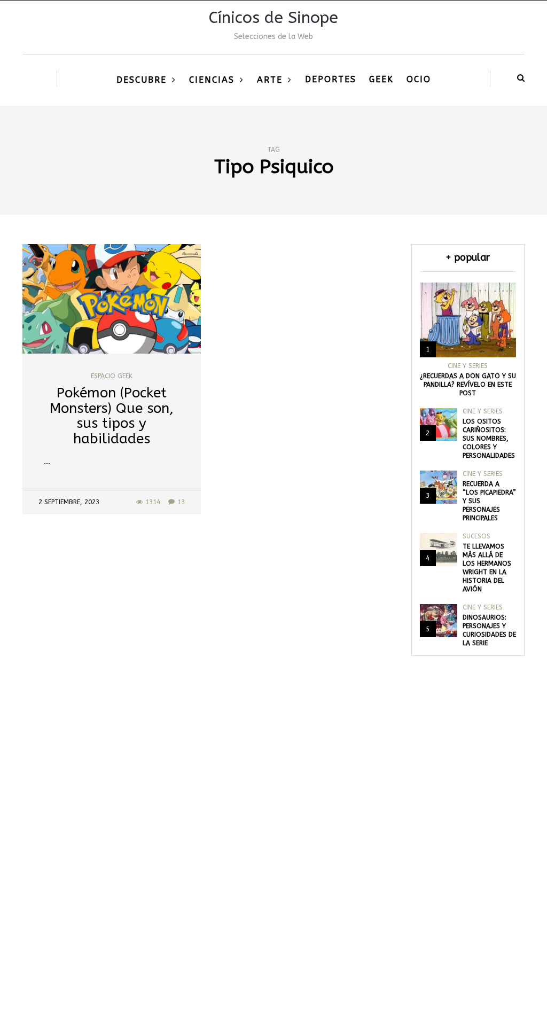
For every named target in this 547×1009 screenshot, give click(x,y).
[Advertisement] (273, 868)
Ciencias (212, 80)
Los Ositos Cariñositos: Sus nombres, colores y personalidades (489, 438)
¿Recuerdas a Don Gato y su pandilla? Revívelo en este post (468, 384)
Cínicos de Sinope (273, 17)
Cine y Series (468, 366)
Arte (270, 80)
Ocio (419, 79)
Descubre (141, 80)
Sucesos (476, 536)
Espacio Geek (111, 376)
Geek (381, 79)
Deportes (330, 79)
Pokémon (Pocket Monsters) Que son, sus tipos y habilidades (112, 416)
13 (181, 502)
